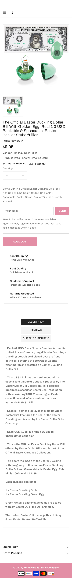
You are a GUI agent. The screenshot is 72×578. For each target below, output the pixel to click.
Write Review (11, 140)
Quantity (8, 168)
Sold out (19, 241)
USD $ (34, 3)
